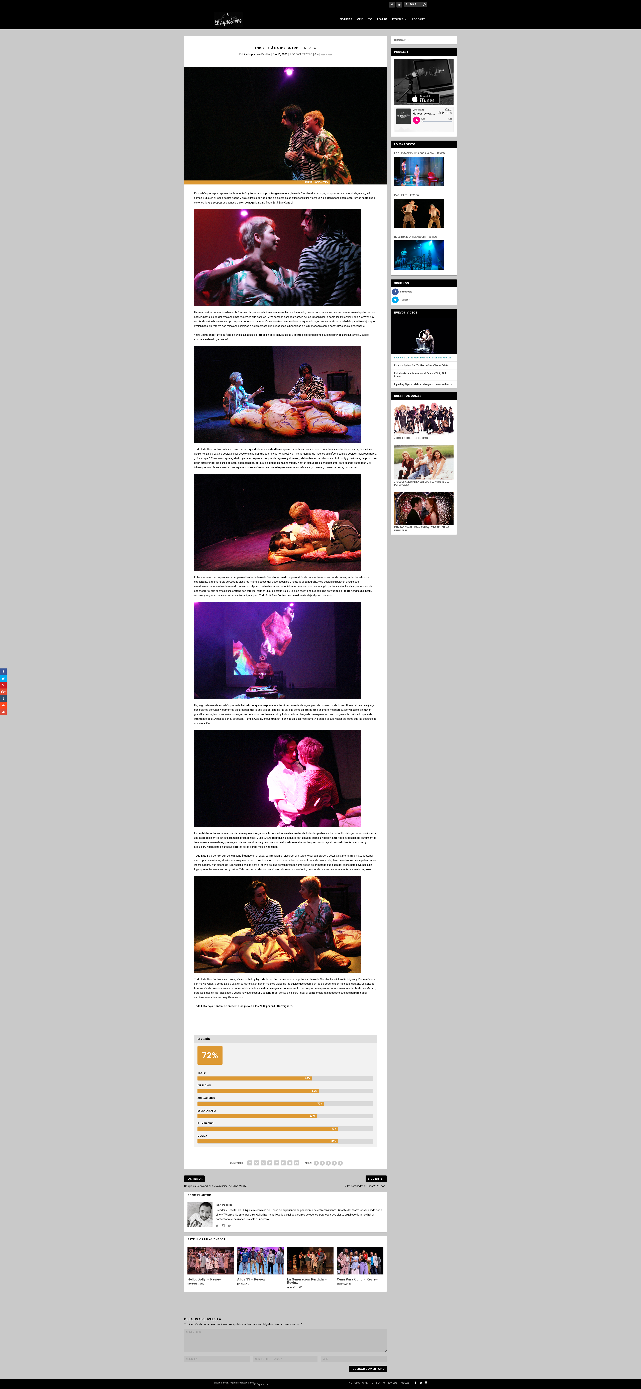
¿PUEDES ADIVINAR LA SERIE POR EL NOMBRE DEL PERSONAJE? (421, 483)
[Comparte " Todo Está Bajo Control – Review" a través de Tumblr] (270, 1163)
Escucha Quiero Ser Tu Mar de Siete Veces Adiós (421, 365)
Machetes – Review (406, 195)
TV (370, 19)
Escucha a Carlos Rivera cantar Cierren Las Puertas (422, 357)
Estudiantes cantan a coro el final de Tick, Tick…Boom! (421, 375)
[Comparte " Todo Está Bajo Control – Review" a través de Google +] (263, 1163)
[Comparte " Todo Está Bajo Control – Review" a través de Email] (290, 1163)
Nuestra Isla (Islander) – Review (415, 237)
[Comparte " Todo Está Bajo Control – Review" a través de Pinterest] (276, 1163)
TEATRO (382, 19)
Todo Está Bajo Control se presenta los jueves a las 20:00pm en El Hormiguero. (243, 1006)
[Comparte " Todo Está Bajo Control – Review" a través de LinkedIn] (283, 1163)
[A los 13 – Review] (260, 1260)
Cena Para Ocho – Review (357, 1279)
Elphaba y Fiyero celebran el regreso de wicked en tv (423, 384)
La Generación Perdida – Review (307, 1281)
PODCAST (418, 19)
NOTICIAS (346, 19)
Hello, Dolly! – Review (204, 1279)
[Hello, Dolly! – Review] (210, 1260)
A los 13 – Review (251, 1279)
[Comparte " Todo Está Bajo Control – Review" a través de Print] (296, 1163)
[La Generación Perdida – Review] (310, 1260)
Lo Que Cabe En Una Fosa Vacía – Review (419, 153)
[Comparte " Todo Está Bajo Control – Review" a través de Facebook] (250, 1163)
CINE (360, 19)
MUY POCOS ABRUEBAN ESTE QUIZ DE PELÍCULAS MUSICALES (421, 529)
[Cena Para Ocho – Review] (360, 1260)
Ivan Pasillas (263, 54)
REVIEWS (397, 19)
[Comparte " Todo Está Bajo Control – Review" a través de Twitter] (256, 1163)
